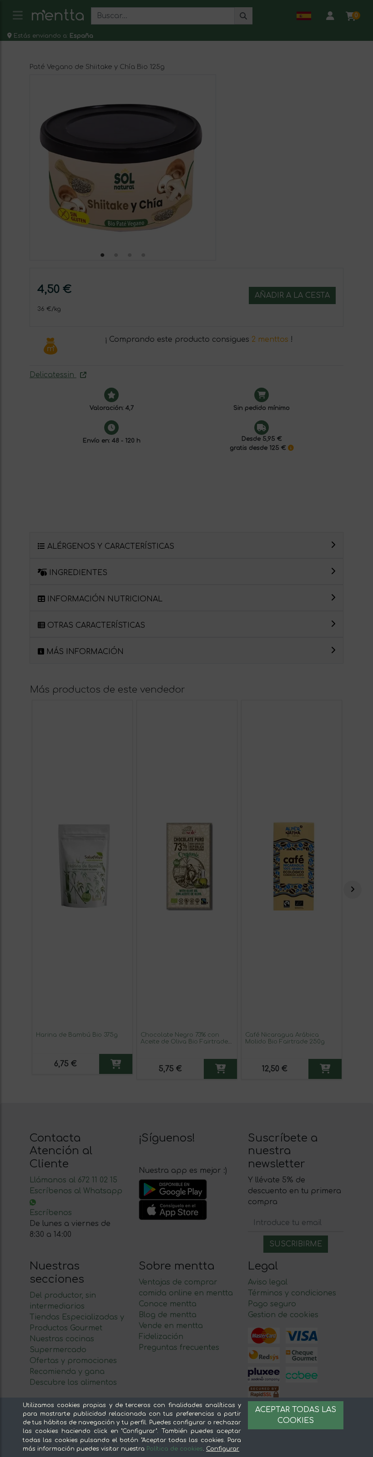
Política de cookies (174, 1449)
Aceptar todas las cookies (295, 1415)
